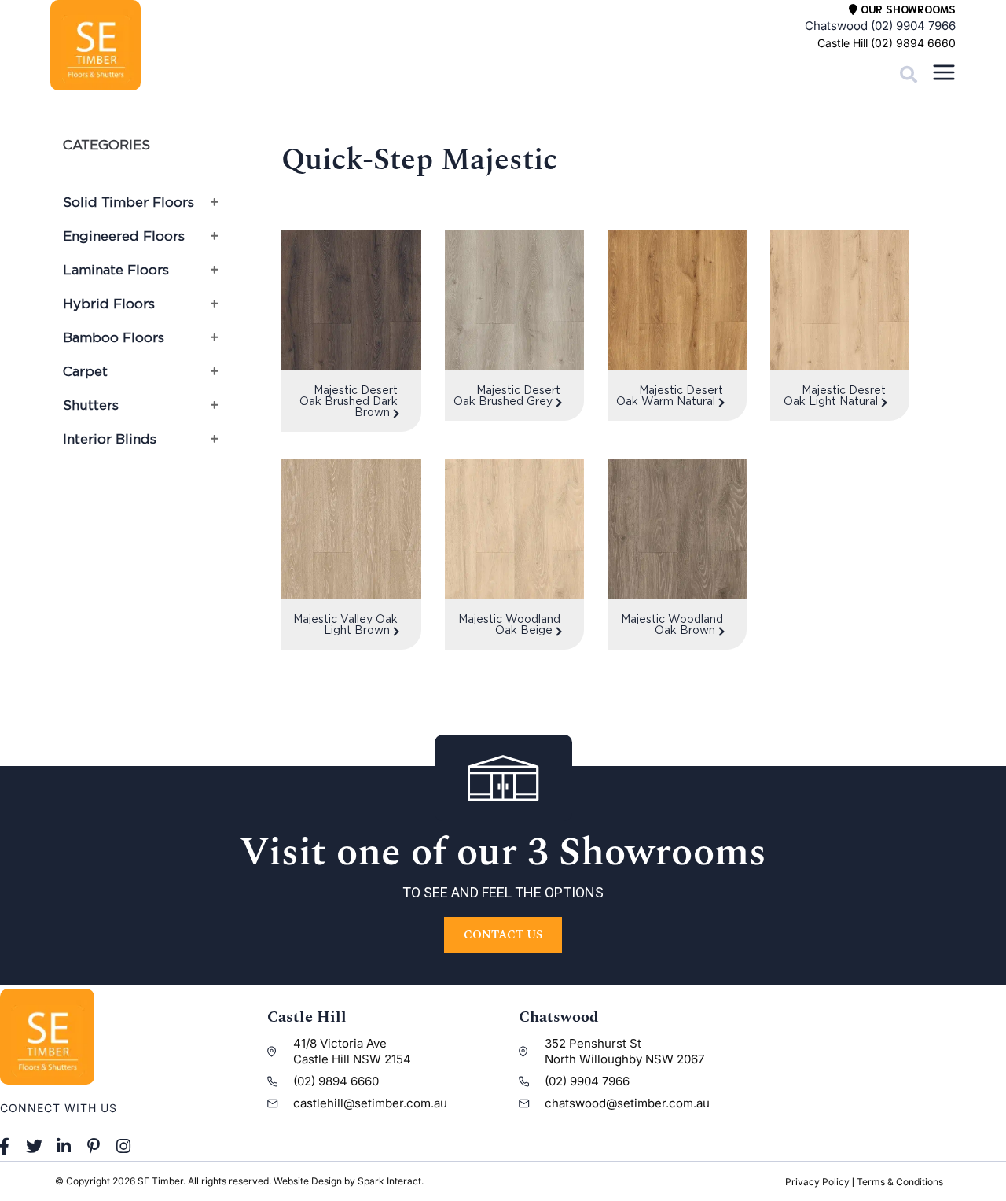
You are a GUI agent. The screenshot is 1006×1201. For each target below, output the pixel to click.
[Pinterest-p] (93, 1147)
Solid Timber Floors (128, 202)
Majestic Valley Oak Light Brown (345, 624)
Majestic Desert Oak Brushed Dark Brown (348, 401)
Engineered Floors (124, 236)
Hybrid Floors (109, 304)
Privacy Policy (817, 1182)
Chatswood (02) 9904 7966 (880, 25)
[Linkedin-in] (64, 1147)
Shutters (91, 405)
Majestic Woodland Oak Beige (509, 624)
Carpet (85, 371)
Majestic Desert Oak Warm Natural (669, 395)
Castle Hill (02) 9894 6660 (886, 43)
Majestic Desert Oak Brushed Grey (506, 395)
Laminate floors (116, 270)
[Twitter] (35, 1147)
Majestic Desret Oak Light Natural (835, 395)
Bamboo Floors (113, 337)
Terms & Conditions (900, 1182)
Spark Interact (389, 1181)
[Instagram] (123, 1147)
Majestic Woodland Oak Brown (672, 624)
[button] (908, 74)
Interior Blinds (109, 439)
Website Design (308, 1181)
